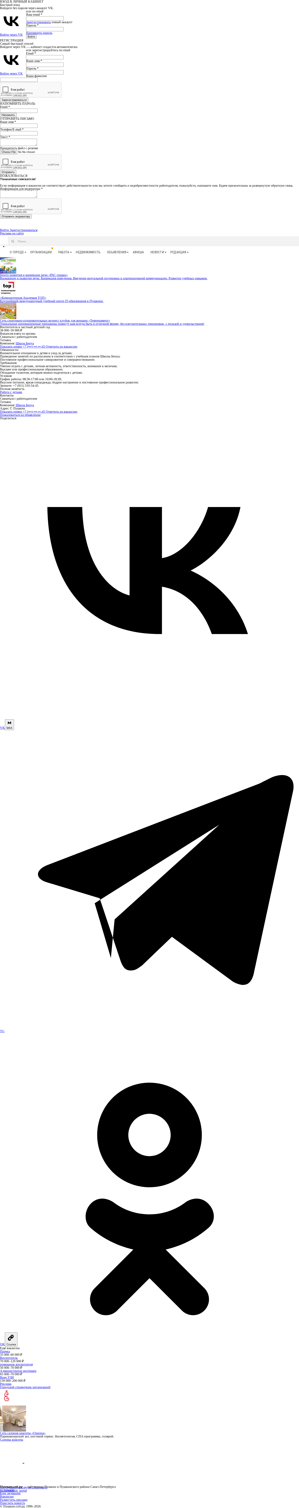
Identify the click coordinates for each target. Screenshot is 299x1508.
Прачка (5, 1351)
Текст (5, 137)
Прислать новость (12, 1503)
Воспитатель (9, 1358)
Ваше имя (34, 61)
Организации (41, 252)
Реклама (5, 1384)
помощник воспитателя (16, 1364)
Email (31, 53)
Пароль (32, 25)
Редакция (178, 252)
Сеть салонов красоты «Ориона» (23, 1433)
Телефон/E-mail (12, 129)
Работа (63, 252)
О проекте (7, 1490)
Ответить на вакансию (61, 346)
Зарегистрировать (38, 22)
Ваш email (34, 14)
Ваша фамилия (36, 76)
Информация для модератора (21, 189)
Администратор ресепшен (18, 1371)
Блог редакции (10, 1493)
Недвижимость (88, 252)
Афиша (138, 252)
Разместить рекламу (14, 1499)
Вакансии (7, 1496)
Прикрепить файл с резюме (19, 148)
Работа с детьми (11, 392)
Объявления (116, 252)
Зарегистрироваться (23, 230)
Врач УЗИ (7, 1377)
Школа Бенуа (25, 343)
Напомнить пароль (39, 33)
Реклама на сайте (12, 233)
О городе (17, 252)
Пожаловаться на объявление (20, 415)
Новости (157, 252)
